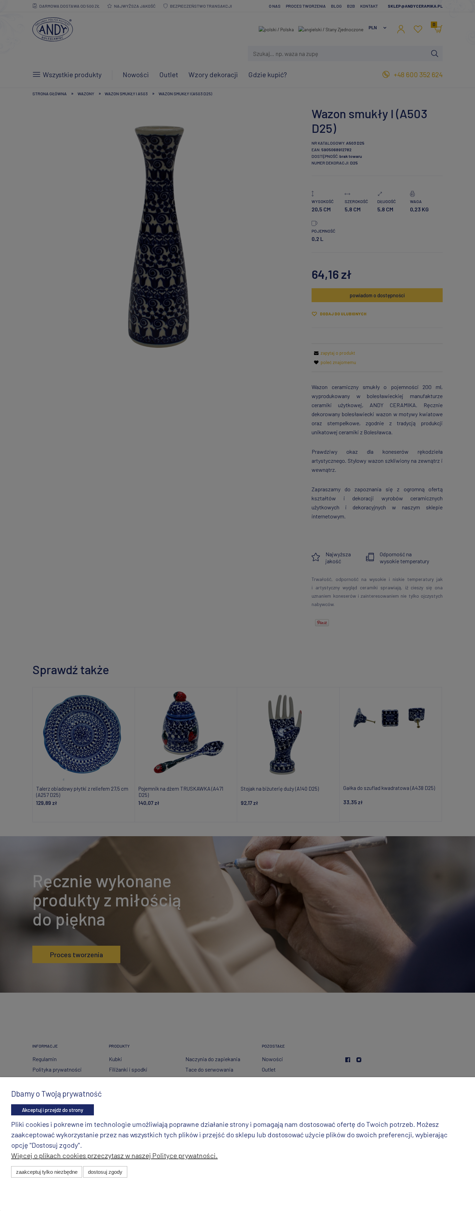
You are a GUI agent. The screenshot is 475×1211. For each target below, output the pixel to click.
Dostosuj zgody (105, 1172)
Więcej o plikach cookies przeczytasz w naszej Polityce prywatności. (114, 1155)
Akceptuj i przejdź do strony (52, 1110)
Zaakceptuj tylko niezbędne (47, 1172)
